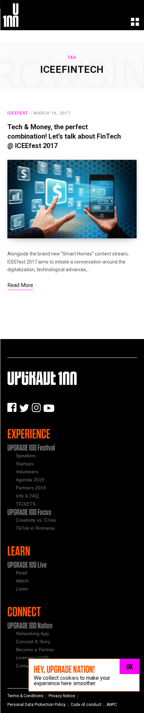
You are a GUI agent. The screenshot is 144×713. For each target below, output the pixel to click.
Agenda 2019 (30, 479)
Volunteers (27, 471)
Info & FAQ (27, 495)
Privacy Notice (62, 696)
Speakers (26, 455)
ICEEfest (17, 113)
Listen (22, 588)
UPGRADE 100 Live (27, 565)
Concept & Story (33, 641)
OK (129, 666)
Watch (22, 580)
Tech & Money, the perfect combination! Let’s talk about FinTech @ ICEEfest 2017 (64, 136)
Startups (24, 463)
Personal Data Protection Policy (36, 704)
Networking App (32, 633)
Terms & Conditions (25, 696)
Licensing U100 (32, 657)
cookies (69, 678)
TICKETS (25, 504)
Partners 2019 (31, 487)
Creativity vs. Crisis (36, 520)
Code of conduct (86, 704)
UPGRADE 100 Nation (30, 625)
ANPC (111, 704)
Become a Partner (35, 649)
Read (21, 572)
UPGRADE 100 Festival (31, 447)
